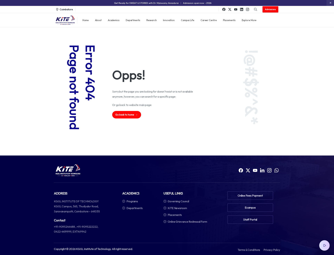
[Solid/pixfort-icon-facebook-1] (240, 170)
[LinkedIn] (241, 9)
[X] (229, 9)
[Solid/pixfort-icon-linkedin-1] (262, 170)
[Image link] (68, 170)
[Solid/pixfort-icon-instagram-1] (269, 170)
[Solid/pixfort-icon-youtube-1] (255, 170)
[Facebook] (223, 9)
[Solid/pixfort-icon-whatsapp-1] (276, 170)
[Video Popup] (324, 245)
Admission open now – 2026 (197, 3)
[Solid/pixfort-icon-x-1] (248, 170)
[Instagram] (247, 9)
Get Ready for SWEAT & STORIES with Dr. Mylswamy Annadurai (146, 3)
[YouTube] (235, 9)
